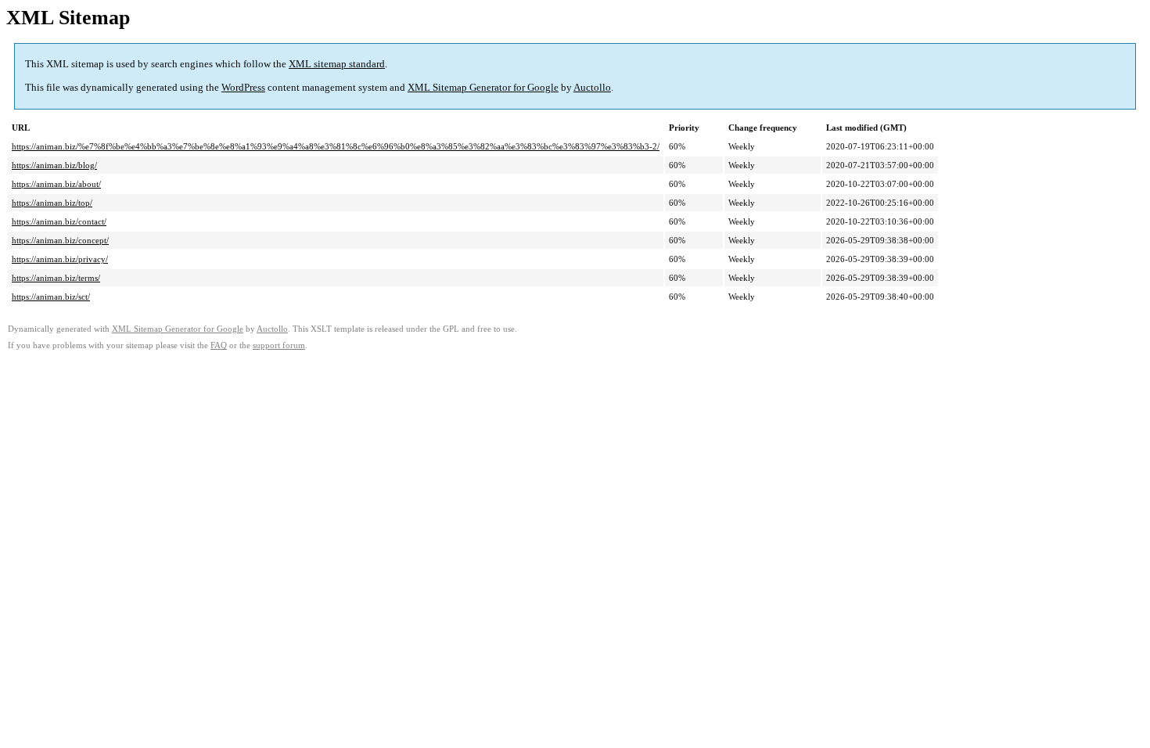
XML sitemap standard (337, 64)
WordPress (243, 87)
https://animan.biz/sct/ (51, 296)
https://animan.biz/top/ (52, 202)
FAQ (218, 345)
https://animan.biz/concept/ (60, 240)
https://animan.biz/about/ (56, 184)
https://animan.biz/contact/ (59, 221)
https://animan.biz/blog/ (54, 165)
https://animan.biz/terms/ (56, 277)
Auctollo (592, 87)
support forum (279, 345)
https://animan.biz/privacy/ (60, 259)
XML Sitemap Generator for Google (483, 87)
